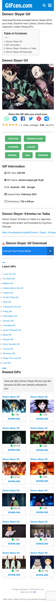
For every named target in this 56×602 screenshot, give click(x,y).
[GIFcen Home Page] (18, 5)
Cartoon (13, 138)
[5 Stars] (16, 124)
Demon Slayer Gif (14, 41)
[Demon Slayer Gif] (28, 86)
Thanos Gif (8, 348)
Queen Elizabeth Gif (12, 330)
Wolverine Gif (9, 353)
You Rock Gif (9, 278)
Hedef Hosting (20, 599)
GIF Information (13, 44)
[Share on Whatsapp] (8, 119)
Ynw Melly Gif (9, 325)
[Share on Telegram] (16, 119)
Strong (12, 155)
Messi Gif (7, 334)
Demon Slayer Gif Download (19, 51)
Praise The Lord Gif (12, 358)
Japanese (13, 146)
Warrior (43, 155)
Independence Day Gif (13, 288)
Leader (31, 146)
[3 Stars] (9, 124)
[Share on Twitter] (32, 119)
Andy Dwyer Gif (10, 315)
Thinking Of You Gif (12, 306)
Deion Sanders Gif (11, 344)
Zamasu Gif (8, 320)
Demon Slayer (35, 138)
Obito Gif (7, 302)
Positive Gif (8, 292)
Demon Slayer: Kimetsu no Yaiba (21, 48)
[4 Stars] (13, 124)
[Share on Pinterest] (40, 119)
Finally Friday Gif (10, 297)
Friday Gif (7, 311)
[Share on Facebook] (24, 119)
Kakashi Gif (8, 339)
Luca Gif (6, 362)
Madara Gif (8, 283)
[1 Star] (3, 124)
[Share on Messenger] (48, 119)
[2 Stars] (6, 124)
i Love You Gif (9, 274)
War (27, 155)
